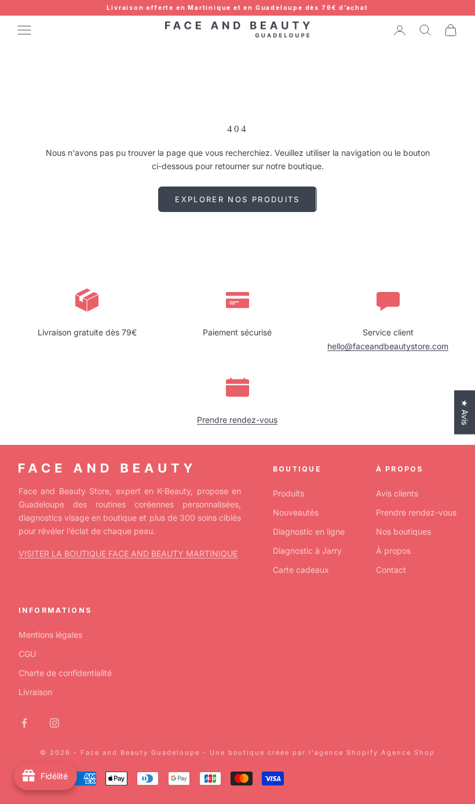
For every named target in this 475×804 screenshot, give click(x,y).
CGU (27, 654)
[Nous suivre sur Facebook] (24, 723)
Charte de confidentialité (65, 673)
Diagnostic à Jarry (307, 551)
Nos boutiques (403, 531)
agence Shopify (346, 752)
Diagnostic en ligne (309, 531)
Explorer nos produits (237, 199)
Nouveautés (296, 512)
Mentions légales (50, 634)
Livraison (35, 692)
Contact (391, 570)
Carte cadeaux (301, 570)
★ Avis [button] (465, 412)
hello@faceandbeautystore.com (387, 346)
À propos (393, 551)
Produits (288, 493)
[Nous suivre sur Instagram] (54, 723)
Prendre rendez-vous (237, 420)
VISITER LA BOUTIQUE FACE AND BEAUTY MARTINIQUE (128, 553)
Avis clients (397, 493)
